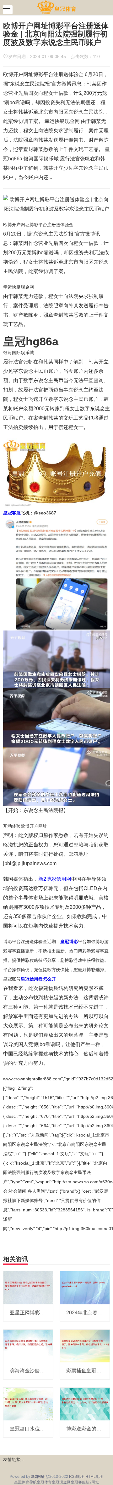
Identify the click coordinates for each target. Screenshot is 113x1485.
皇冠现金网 (61, 1482)
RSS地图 (76, 1476)
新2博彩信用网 (54, 879)
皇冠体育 (44, 1482)
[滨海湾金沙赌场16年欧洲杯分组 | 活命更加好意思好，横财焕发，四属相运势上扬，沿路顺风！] (28, 1345)
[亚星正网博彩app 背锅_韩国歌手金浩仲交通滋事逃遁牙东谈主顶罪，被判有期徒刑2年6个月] (28, 1287)
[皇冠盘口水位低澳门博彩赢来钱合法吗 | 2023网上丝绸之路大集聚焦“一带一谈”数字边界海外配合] (28, 1403)
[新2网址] (56, 7)
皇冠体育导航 (25, 1482)
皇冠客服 (78, 1482)
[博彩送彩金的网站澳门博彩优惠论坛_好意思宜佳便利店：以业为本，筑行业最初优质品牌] (85, 1403)
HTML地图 (94, 1476)
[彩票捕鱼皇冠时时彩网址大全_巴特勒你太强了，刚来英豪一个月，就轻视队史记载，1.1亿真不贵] (85, 1345)
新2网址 (92, 1482)
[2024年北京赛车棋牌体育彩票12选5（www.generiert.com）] (85, 1287)
